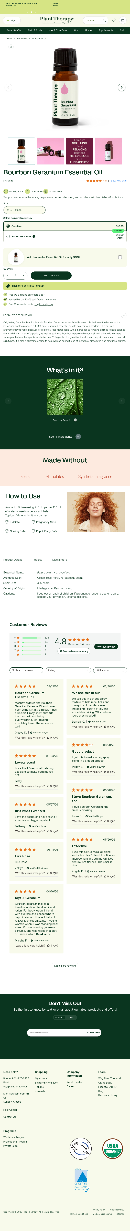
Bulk (122, 30)
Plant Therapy (30, 1212)
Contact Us (9, 1116)
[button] (31, 638)
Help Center (10, 1109)
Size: (6, 203)
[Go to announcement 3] (36, 11)
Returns (39, 1086)
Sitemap (120, 1214)
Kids (76, 30)
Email (60, 1017)
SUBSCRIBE (93, 1032)
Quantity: (8, 268)
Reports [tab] (37, 559)
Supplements (106, 30)
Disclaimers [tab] (59, 559)
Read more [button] (43, 934)
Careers (71, 1086)
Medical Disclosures (102, 1214)
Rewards (40, 1091)
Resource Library (107, 1095)
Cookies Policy (117, 1209)
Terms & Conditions (79, 1214)
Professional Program (15, 1141)
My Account (41, 1078)
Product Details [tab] (12, 559)
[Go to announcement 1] (28, 11)
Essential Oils (14, 30)
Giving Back (105, 1082)
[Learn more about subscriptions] (33, 236)
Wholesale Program (14, 1137)
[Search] (104, 20)
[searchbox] (26, 670)
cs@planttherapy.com (15, 1086)
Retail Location (75, 1082)
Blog (100, 1091)
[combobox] (95, 20)
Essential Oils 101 (107, 1086)
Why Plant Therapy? (109, 1078)
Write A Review (106, 646)
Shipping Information (46, 1082)
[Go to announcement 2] (32, 11)
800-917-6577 (20, 1078)
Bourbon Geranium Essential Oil (31, 38)
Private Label (10, 1145)
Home (88, 30)
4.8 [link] (105, 180)
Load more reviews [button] (65, 965)
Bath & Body (35, 30)
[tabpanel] (65, 585)
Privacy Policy (98, 1209)
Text (72, 1017)
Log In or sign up (44, 304)
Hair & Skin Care (58, 30)
